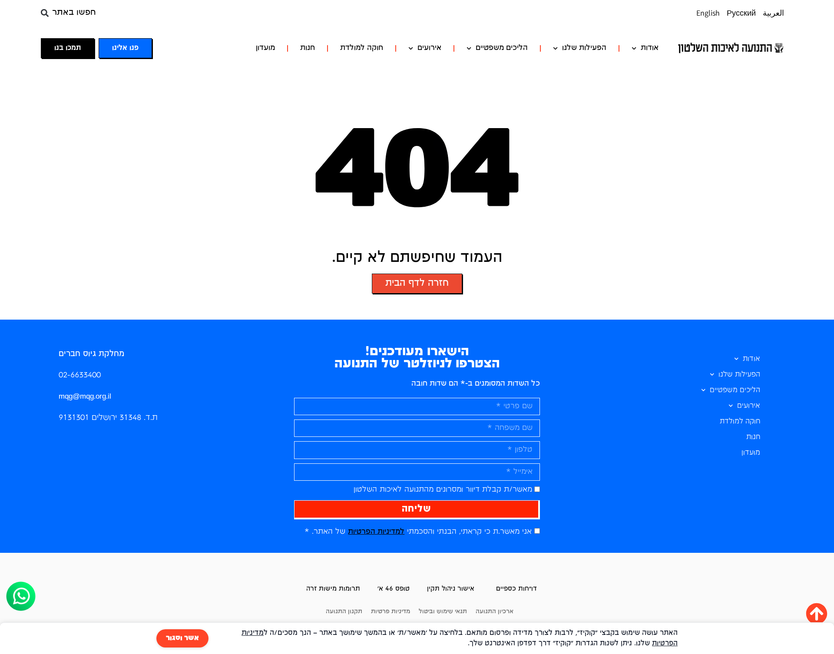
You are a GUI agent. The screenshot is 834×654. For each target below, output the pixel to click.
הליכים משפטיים (502, 48)
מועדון (265, 48)
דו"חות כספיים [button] (516, 589)
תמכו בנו (67, 48)
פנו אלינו (125, 48)
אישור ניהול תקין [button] (450, 589)
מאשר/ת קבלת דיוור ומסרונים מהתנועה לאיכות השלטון (443, 489)
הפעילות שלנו (584, 48)
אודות (650, 48)
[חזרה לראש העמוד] (816, 613)
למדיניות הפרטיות (376, 531)
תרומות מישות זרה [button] (333, 589)
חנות (307, 48)
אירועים (429, 48)
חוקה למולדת (361, 48)
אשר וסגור (182, 638)
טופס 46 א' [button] (393, 589)
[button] (45, 13)
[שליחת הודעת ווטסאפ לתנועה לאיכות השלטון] (21, 615)
